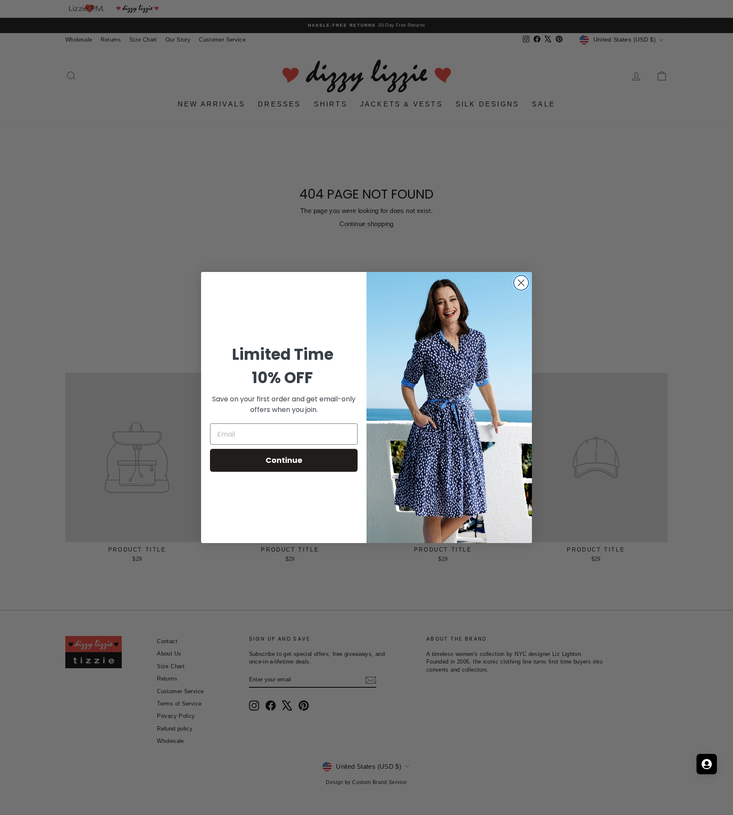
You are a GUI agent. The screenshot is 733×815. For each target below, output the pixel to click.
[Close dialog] (521, 282)
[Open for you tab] (707, 764)
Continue (284, 460)
